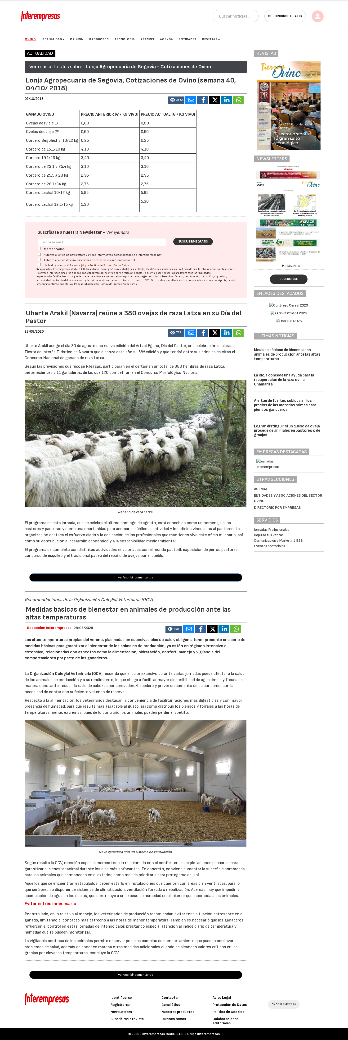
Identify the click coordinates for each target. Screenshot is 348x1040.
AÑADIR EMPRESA (284, 1004)
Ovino (30, 39)
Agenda (166, 39)
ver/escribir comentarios (135, 577)
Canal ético (170, 1005)
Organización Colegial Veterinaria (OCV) (66, 673)
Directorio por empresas (277, 507)
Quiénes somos (173, 1019)
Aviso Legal (77, 265)
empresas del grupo (113, 276)
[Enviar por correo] (190, 100)
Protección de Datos (230, 1005)
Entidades (187, 39)
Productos (99, 39)
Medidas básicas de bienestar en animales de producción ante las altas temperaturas (287, 354)
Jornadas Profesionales (271, 529)
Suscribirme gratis (193, 241)
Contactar (170, 997)
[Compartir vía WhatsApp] (238, 100)
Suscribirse (289, 279)
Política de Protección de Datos (109, 265)
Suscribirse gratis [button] (285, 16)
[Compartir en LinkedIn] (226, 100)
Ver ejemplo (117, 232)
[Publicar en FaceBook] (202, 100)
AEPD (74, 284)
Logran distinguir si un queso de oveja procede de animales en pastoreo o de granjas (287, 430)
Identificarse (121, 997)
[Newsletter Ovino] (289, 213)
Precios (147, 39)
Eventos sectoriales (269, 546)
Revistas (210, 39)
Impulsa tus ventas (269, 535)
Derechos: (168, 276)
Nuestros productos (177, 1012)
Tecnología (125, 39)
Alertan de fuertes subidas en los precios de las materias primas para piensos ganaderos (285, 405)
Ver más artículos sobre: (56, 67)
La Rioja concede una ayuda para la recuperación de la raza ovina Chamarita (284, 379)
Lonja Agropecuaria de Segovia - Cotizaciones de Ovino (148, 67)
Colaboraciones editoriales (225, 1021)
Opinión (77, 39)
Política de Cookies (228, 1012)
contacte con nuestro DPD (133, 280)
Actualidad (52, 39)
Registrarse (120, 1005)
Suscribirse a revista (127, 1019)
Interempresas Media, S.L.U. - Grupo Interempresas (181, 1034)
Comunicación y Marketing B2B (278, 540)
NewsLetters (121, 1012)
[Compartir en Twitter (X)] (214, 100)
